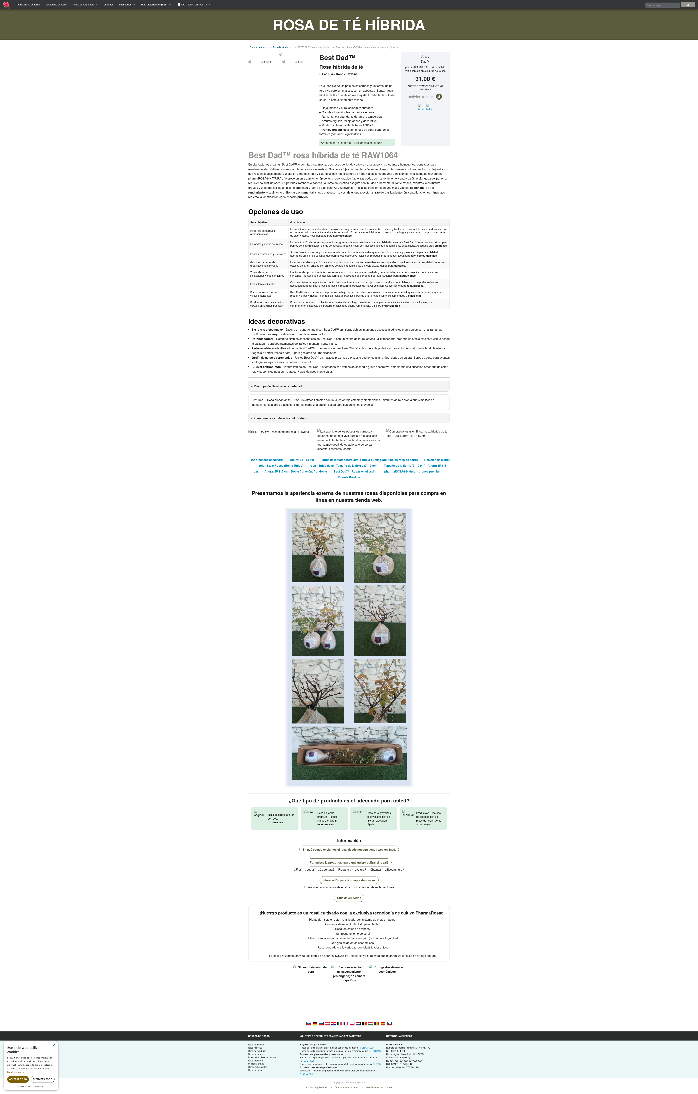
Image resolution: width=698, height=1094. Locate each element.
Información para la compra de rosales (349, 880)
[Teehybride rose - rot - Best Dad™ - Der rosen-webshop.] (327, 1023)
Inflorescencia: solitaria (267, 460)
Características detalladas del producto (281, 418)
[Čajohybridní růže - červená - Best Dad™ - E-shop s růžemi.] (389, 1023)
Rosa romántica (256, 1044)
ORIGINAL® (368, 1047)
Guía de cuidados (349, 898)
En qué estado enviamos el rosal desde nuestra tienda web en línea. (349, 849)
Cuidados (108, 4)
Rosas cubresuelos (257, 1066)
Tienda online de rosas (28, 4)
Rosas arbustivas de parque (262, 1057)
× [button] (54, 1045)
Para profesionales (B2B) (154, 4)
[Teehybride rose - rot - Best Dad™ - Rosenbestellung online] (315, 1023)
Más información (16, 1072)
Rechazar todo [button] (42, 1079)
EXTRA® (376, 1050)
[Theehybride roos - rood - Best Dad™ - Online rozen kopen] (358, 1023)
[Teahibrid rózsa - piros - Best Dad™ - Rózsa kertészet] (370, 1023)
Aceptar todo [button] (18, 1079)
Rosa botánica (255, 1069)
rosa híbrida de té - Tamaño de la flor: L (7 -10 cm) (343, 465)
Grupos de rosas (258, 47)
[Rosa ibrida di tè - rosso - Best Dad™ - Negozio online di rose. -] (339, 1023)
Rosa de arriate (255, 1053)
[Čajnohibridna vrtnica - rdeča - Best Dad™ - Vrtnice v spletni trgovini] (321, 1023)
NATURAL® (308, 1060)
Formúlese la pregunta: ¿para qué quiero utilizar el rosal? (349, 862)
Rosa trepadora (256, 1060)
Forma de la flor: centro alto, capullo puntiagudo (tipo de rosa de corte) (369, 460)
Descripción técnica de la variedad (278, 386)
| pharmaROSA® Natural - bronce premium (412, 471)
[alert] (31, 1065)
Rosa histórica (255, 1047)
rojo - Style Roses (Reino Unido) (281, 465)
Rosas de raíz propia (83, 4)
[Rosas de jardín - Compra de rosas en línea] (688, 4)
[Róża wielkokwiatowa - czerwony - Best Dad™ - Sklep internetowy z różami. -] (352, 1023)
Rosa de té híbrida (282, 47)
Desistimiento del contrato (379, 1087)
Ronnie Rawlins (349, 477)
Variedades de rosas (56, 4)
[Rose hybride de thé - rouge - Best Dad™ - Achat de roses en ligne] (346, 1023)
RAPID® (376, 1063)
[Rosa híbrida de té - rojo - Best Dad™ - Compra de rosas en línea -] (383, 1023)
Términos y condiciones (346, 1087)
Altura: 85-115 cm (302, 460)
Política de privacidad (317, 1087)
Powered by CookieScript (31, 1086)
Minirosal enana (256, 1063)
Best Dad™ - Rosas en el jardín (355, 471)
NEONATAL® (306, 1073)
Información (125, 4)
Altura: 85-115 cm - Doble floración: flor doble (295, 471)
